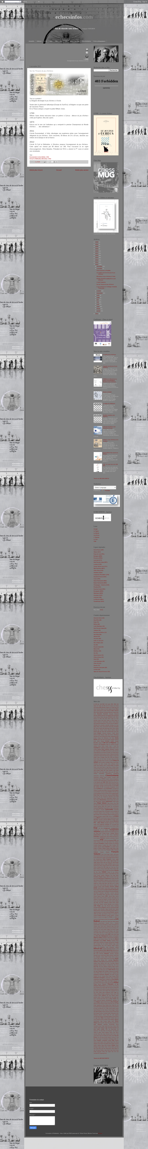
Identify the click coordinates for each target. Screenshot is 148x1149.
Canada (106, 746)
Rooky (99, 1006)
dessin (115, 799)
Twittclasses (110, 1038)
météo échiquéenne (110, 947)
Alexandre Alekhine (97, 715)
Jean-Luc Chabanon (97, 891)
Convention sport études (102, 790)
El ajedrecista (99, 821)
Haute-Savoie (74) (98, 655)
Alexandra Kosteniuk (102, 713)
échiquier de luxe (102, 812)
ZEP (99, 1053)
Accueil (59, 170)
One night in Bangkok (98, 971)
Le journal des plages (102, 917)
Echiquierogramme (115, 814)
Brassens (117, 739)
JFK (105, 901)
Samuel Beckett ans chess (99, 1009)
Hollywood (96, 873)
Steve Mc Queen (103, 1022)
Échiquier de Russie (110, 812)
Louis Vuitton (116, 931)
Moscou (117, 956)
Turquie (99, 1038)
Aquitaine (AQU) (98, 572)
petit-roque (107, 982)
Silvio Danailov (100, 1016)
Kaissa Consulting (115, 905)
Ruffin (107, 1008)
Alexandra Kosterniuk (114, 713)
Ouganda (114, 972)
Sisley (99, 1017)
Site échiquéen (107, 1017)
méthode (117, 947)
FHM (105, 840)
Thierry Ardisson (105, 1032)
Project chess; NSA (114, 994)
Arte (99, 725)
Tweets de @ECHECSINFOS (101, 478)
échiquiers (96, 816)
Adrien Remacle (97, 709)
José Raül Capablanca (103, 902)
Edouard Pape (110, 818)
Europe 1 (108, 833)
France (117, 846)
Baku (103, 728)
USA (113, 1040)
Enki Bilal (101, 828)
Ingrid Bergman (97, 880)
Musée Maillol (97, 960)
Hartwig (102, 868)
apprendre (98, 723)
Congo (104, 788)
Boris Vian (105, 739)
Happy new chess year (111, 867)
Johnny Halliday (115, 901)
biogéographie (113, 736)
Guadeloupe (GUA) (99, 601)
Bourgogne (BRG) (98, 591)
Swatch (106, 1026)
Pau (110, 979)
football (103, 846)
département (103, 799)
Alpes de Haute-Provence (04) (102, 671)
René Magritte (115, 1001)
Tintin (117, 1034)
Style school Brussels (114, 1022)
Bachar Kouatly (99, 728)
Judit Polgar (97, 905)
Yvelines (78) (97, 630)
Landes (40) (97, 669)
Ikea (97, 878)
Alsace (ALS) (97, 552)
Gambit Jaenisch (115, 857)
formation (107, 846)
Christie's (109, 777)
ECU (61, 41)
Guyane (107, 865)
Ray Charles (113, 998)
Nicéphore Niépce (111, 966)
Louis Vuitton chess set (98, 932)
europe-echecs (97, 834)
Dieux (115, 803)
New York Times (115, 964)
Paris (117, 976)
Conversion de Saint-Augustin (113, 790)
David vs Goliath (107, 392)
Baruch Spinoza (107, 729)
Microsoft (101, 952)
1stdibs (109, 704)
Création (110, 791)
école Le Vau (111, 816)
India (118, 878)
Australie (107, 726)
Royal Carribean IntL (99, 1008)
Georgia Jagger (110, 860)
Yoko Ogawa (108, 1051)
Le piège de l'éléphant (109, 403)
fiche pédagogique (109, 840)
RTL (105, 1008)
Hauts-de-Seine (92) (99, 618)
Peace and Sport (109, 981)
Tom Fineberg (104, 1035)
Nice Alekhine (104, 966)
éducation (96, 819)
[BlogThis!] (50, 162)
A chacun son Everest (114, 705)
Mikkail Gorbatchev (115, 952)
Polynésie (113, 990)
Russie (117, 1008)
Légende (111, 919)
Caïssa (99, 746)
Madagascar (104, 935)
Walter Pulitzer (105, 1046)
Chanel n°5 (105, 752)
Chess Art (104, 760)
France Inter (116, 848)
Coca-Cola (113, 782)
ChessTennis (96, 777)
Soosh (109, 1019)
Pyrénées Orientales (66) (100, 667)
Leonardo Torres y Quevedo (112, 923)
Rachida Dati (99, 998)
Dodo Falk (106, 804)
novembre (100, 268)
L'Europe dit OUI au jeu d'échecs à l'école (109, 427)
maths (117, 943)
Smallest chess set (115, 1017)
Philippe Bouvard (97, 984)
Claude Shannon (103, 780)
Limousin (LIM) (97, 597)
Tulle (97, 1038)
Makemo (117, 937)
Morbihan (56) (97, 651)
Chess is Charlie (112, 767)
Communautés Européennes (109, 787)
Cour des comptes (104, 791)
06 (94, 704)
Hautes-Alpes (107, 868)
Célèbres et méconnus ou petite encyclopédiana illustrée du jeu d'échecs (110, 380)
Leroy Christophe (103, 924)
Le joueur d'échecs (101, 915)
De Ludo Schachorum (103, 796)
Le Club (77, 41)
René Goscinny (108, 1001)
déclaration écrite (112, 796)
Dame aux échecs (105, 793)
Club (114, 780)
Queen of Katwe (101, 997)
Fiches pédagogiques (99, 41)
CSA (113, 791)
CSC (115, 791)
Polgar (106, 990)
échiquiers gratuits (101, 816)
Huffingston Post (108, 875)
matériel (106, 943)
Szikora (114, 1026)
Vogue (102, 1045)
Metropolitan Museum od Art (113, 948)
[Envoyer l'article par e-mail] (44, 161)
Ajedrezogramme (100, 710)
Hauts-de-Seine (113, 868)
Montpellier (98, 956)
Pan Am (99, 976)
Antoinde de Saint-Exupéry (102, 721)
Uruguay (109, 1040)
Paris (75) (96, 622)
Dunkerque (96, 808)
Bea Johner (102, 731)
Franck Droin (103, 849)
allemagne (106, 717)
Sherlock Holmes (102, 1014)
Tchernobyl (110, 1027)
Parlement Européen (99, 977)
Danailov (117, 793)
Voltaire (113, 1045)
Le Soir (95, 539)
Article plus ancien (81, 170)
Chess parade (104, 768)
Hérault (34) (97, 636)
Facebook (101, 836)
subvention (105, 1024)
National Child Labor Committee (108, 963)
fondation (101, 843)
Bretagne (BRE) (98, 556)
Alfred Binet (113, 715)
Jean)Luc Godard (101, 896)
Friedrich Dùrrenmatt (104, 855)
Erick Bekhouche (113, 831)
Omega (117, 969)
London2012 (96, 931)
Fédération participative (110, 838)
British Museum (100, 741)
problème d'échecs (101, 994)
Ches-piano (116, 755)
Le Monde (96, 533)
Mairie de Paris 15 (111, 937)
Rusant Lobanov (112, 1008)
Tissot (95, 1035)
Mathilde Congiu (112, 943)
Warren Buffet (111, 1046)
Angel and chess (115, 718)
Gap (94, 859)
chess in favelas (106, 765)
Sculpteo (117, 1009)
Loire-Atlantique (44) (99, 626)
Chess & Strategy (100, 757)
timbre (111, 1034)
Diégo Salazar (110, 803)
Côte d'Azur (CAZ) (98, 570)
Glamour (102, 864)
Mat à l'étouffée (115, 942)
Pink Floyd (110, 987)
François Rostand (104, 852)
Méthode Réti (98, 948)
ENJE (71, 41)
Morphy (109, 956)
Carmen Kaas (100, 749)
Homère (99, 873)
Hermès (116, 870)
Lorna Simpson (102, 931)
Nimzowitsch (99, 968)
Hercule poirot (111, 870)
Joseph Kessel (112, 902)
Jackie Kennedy (103, 885)
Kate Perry (108, 907)
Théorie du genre (97, 1032)
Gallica (104, 857)
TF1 (106, 1029)
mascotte (110, 942)
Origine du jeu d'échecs (114, 971)
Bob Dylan (111, 738)
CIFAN (103, 779)
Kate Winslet (113, 907)
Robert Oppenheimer (98, 1005)
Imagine (112, 878)
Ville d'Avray (116, 1042)
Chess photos (116, 768)
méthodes (105, 948)
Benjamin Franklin (111, 733)
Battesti (117, 729)
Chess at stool (113, 762)
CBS (102, 750)
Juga (102, 905)
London (117, 929)
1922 (106, 704)
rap (109, 998)
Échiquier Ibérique (107, 814)
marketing (113, 940)
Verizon (95, 1042)
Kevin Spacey (116, 909)
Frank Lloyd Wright (105, 854)
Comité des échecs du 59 (109, 785)
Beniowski (104, 733)
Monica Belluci (106, 955)
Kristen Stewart (114, 910)
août (98, 295)
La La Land (103, 912)
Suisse (117, 1024)
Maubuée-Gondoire (97, 945)
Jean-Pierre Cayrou (109, 894)
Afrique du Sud (104, 709)
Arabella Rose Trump (104, 723)
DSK (106, 806)
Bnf (102, 738)
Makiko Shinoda (97, 939)
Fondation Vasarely (97, 846)
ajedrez (95, 710)
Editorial (39, 41)
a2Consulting (96, 707)
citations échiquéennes (114, 779)
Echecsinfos (109, 809)
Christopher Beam (97, 779)
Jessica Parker (100, 897)
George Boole (96, 860)
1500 (101, 704)
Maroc (98, 942)
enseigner (103, 831)
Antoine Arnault (112, 721)
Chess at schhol (109, 760)
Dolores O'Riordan (112, 804)
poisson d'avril (102, 990)
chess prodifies (97, 770)
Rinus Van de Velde (114, 1003)
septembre (100, 293)
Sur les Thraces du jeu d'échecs (105, 284)
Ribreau (95, 1003)
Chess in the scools (98, 767)
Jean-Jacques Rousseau (112, 889)
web (115, 1046)
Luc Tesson (105, 932)
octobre (99, 291)
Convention (109, 788)
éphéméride (107, 831)
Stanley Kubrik (111, 1021)
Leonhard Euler (97, 924)
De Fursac (96, 796)
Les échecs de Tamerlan (112, 924)
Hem (101, 870)
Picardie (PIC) (97, 587)
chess (101, 609)
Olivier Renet (111, 969)
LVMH (109, 934)
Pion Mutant (114, 987)
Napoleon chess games (99, 961)
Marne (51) (96, 648)
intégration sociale (107, 880)
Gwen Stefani (112, 865)
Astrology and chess (114, 725)
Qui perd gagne (113, 997)
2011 (97, 313)
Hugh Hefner (116, 875)
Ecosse (95, 818)
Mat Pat (102, 943)
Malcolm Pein (107, 939)
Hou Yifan (117, 873)
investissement (110, 881)
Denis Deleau (96, 799)
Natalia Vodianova (115, 961)
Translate (107, 490)
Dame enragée (112, 793)
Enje (95, 828)
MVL (106, 960)
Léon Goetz (102, 921)
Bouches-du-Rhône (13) (100, 632)
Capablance (103, 747)
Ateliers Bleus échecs (98, 726)
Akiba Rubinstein (107, 710)
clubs (101, 782)
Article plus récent (36, 170)
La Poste (107, 912)
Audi (104, 726)
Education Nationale (103, 819)
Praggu (115, 992)
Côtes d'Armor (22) (99, 657)
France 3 (96, 848)
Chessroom (102, 775)
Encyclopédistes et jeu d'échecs (109, 826)
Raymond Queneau (101, 1000)
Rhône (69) (97, 624)
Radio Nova (105, 998)
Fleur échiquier (115, 841)
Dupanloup (100, 808)
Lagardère (117, 912)
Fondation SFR (115, 845)
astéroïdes (107, 725)
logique (108, 929)
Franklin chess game (114, 854)
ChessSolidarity (86, 41)
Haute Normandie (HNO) (100, 580)
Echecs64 (102, 809)
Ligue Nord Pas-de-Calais (102, 927)
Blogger (100, 1133)
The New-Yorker (102, 1030)
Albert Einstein (115, 710)
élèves (102, 822)
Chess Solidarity (109, 770)
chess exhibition (100, 765)
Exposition (96, 836)
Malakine (102, 939)
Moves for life (106, 958)
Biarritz (111, 734)
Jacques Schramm (109, 886)
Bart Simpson (100, 729)
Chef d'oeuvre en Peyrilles (104, 270)
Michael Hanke (97, 950)
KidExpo (95, 910)
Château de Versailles (114, 754)
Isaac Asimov (116, 881)
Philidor (116, 982)
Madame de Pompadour (114, 935)
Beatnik (95, 733)
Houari (95, 875)
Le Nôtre (115, 917)
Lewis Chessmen (107, 926)
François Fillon (110, 849)
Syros (111, 1026)
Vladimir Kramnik (115, 1043)
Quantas (113, 995)
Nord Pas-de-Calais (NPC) (100, 562)
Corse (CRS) (97, 578)
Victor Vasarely (107, 1042)
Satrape (106, 1009)
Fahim (105, 836)
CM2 (107, 782)
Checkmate (101, 755)
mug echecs (112, 958)
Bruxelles (96, 742)
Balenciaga (107, 728)
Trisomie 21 (113, 1037)
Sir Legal (95, 1017)
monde (101, 955)
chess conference (111, 763)
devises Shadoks (101, 801)
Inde (115, 878)
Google (96, 529)
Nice (100, 966)
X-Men (103, 1051)
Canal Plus (116, 746)
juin (98, 299)
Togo (100, 1035)
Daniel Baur (96, 795)
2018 (97, 251)
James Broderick (101, 888)
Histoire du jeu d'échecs (113, 872)
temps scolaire (100, 1029)
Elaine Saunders (106, 821)
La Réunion (111, 912)
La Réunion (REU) (98, 599)
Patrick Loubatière (106, 979)
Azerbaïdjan (116, 726)
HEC (118, 868)
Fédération (102, 838)
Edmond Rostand (103, 818)
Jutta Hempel (107, 905)
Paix (111, 974)
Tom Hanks (109, 1035)
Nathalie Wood (97, 963)
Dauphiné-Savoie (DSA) (100, 576)
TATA (106, 1027)
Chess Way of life (97, 772)
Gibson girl (110, 862)
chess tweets (116, 770)
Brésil (95, 741)
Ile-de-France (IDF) (99, 549)
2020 (97, 246)
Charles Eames (115, 752)
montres (102, 956)
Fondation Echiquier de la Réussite (112, 843)
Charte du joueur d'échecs (104, 754)
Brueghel (117, 741)
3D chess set (100, 705)
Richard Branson (100, 1003)
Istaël (103, 883)
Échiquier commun (110, 811)
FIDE (56, 41)
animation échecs (97, 720)
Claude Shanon (110, 780)
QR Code (109, 995)
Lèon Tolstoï (112, 921)
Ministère (106, 953)
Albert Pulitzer (96, 712)
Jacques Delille (101, 886)
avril (98, 304)
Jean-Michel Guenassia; (99, 893)
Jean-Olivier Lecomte (109, 893)
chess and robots (115, 759)
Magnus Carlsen (98, 937)
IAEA (108, 876)
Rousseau (111, 1006)
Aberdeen (103, 707)
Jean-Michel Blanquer (114, 891)
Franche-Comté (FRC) (99, 589)
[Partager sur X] (52, 162)
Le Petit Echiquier (100, 919)
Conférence (99, 788)
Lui (113, 932)
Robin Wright (111, 1005)
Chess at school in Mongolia (104, 762)
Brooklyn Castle (109, 741)
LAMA (95, 913)
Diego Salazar (102, 803)
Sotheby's (112, 1019)
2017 (97, 253)
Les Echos (96, 535)
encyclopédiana (100, 826)
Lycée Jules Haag (115, 934)
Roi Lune (117, 1005)
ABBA (100, 707)
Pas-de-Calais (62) (98, 647)
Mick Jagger (96, 952)
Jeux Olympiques (100, 901)
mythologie (110, 960)
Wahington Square (97, 1046)
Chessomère (96, 775)
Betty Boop (107, 734)
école (107, 816)
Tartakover (103, 1027)
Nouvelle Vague (112, 968)
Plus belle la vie (104, 989)
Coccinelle (106, 783)
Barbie (117, 728)
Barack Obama (112, 728)
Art (116, 723)
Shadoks (109, 1013)
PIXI (118, 987)
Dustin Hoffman (107, 808)
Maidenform (105, 937)
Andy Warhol (108, 718)
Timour (114, 1034)
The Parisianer (109, 1030)
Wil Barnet (98, 1050)
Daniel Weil (102, 795)
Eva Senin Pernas (109, 834)
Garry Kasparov (107, 859)
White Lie (117, 1048)
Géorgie (98, 862)
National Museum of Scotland (105, 964)
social (95, 1019)
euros (103, 834)
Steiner (98, 1022)
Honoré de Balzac (105, 873)
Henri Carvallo (105, 870)
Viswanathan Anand (107, 1043)
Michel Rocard (116, 950)
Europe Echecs (115, 833)
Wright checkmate (97, 1051)
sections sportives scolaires (107, 1011)
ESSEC (100, 833)
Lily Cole (109, 927)
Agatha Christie (112, 709)
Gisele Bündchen (97, 864)
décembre (100, 266)
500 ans (105, 705)
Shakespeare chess (115, 1013)
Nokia (104, 968)
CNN (95, 541)
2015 (97, 257)
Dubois (108, 806)
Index (51, 41)
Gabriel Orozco (100, 857)
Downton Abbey (101, 806)
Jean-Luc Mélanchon (106, 891)
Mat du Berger (97, 943)
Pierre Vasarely (97, 987)
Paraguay (114, 976)
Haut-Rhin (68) (97, 620)
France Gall (109, 848)
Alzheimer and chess (113, 717)
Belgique (99, 733)
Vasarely (117, 1040)
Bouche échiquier (110, 739)
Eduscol (109, 819)
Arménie (111, 723)
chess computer (104, 763)
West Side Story (102, 1048)
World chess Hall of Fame (113, 1050)
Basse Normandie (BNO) (100, 582)
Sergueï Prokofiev (99, 1013)
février (98, 308)
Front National (111, 855)
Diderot (114, 801)
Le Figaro (96, 531)
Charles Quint (96, 754)
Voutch (117, 1045)
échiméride (96, 811)
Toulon (113, 1035)
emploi (95, 826)
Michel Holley (103, 950)
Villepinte (95, 1043)
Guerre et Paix (116, 864)
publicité (104, 995)
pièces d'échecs (109, 985)
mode (99, 955)
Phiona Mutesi (102, 985)
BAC (95, 728)
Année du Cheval (110, 720)
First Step (106, 841)
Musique (102, 960)
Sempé (114, 1011)
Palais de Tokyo (115, 974)
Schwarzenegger (111, 1009)
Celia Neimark (109, 750)
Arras (114, 723)
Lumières (117, 932)
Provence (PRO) (98, 558)
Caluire (103, 746)
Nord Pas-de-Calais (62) (100, 628)
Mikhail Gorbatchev (107, 952)
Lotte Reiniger (110, 931)
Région (98, 1001)
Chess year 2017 (111, 772)
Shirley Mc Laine (110, 1014)
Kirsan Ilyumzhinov (107, 910)
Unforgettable (104, 1040)
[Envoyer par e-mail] (48, 162)
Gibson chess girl (103, 862)
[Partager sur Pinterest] (57, 162)
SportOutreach (96, 1021)
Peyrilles (111, 982)
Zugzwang (102, 1053)
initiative (102, 880)
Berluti (117, 733)
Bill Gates (108, 736)
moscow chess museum (98, 958)
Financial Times (100, 841)
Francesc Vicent (97, 849)
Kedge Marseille (108, 909)
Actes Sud (116, 707)
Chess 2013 (107, 757)
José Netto (96, 902)
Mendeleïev (102, 947)
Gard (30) (96, 659)
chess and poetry (107, 759)
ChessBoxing (116, 773)
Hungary (104, 876)
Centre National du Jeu (98, 752)
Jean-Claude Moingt (101, 889)
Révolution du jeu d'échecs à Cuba (106, 276)
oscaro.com (109, 972)
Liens (45, 41)
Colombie (101, 785)
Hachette (99, 867)
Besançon (103, 734)
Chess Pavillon (110, 768)
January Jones (113, 888)
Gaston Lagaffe (115, 859)
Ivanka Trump (96, 885)
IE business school (113, 876)
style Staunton (98, 1024)
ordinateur (107, 971)
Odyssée (98, 969)
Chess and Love (100, 759)
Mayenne (109, 945)
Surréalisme (96, 1026)
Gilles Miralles (116, 862)
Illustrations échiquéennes (105, 878)
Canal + (111, 746)
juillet (98, 297)
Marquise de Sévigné (104, 942)
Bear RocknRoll (108, 731)
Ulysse (95, 1040)
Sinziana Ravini (115, 1016)
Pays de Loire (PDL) (99, 554)
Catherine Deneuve (109, 749)
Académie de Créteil (110, 707)
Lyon (95, 935)
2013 (97, 262)
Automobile (111, 726)
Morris (113, 956)
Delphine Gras (116, 798)
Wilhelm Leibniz (103, 1050)
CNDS (109, 782)
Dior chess (96, 804)
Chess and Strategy (98, 760)
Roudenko (106, 1006)
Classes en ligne (97, 780)
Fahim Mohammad (110, 836)
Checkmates (106, 755)
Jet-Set (104, 897)
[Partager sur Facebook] (54, 162)
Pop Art (117, 990)
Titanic (97, 1035)
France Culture (102, 848)
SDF (95, 1011)
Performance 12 (102, 982)
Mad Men (98, 935)
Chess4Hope (101, 773)
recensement (109, 1000)
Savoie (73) (97, 665)
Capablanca (97, 747)
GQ (108, 864)
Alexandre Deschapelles (106, 715)
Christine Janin (115, 777)
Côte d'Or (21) (97, 663)
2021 (97, 244)
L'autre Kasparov (101, 282)
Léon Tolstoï (107, 921)
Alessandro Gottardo (112, 712)
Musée (117, 958)
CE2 (104, 750)
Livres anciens (103, 929)
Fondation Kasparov (98, 845)
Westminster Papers (110, 1048)
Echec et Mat (112, 808)
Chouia (105, 777)
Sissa (102, 1017)
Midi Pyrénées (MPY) (99, 568)
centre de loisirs (115, 750)
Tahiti (117, 1026)
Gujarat (104, 865)
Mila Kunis (96, 953)
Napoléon (116, 960)
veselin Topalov (100, 1042)
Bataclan (113, 729)
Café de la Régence (109, 743)
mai (98, 302)
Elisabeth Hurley (108, 822)
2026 (97, 242)
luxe (101, 934)
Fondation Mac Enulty (107, 845)
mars (98, 306)
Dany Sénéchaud (108, 795)
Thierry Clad (112, 1032)
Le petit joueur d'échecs (109, 354)
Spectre (117, 1019)
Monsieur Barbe (113, 955)
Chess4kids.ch (109, 773)
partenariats (108, 977)
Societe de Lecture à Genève (102, 1019)
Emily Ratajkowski (101, 824)
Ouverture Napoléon (104, 974)
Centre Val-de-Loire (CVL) (100, 566)
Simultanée (106, 1016)
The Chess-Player (112, 1029)
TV (102, 1038)
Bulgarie (100, 742)
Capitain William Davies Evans (112, 747)
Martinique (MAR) (98, 593)
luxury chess (104, 934)
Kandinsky (99, 907)
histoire (104, 872)
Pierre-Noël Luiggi (103, 987)
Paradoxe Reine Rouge (106, 976)
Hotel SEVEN (111, 873)
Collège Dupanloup (111, 783)
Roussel (114, 1006)
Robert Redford (105, 1005)
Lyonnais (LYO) (98, 560)
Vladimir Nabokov (97, 1045)
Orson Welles (96, 972)
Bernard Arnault (97, 734)
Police (109, 990)
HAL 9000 (103, 867)
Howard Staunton (100, 875)
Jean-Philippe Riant (101, 894)
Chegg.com (111, 755)
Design (111, 799)
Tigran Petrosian (106, 1034)
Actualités (31, 41)
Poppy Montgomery (106, 992)
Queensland (107, 997)
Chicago (101, 777)
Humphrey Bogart (98, 876)
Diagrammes (109, 801)
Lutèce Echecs (97, 934)
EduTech (114, 819)
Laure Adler (99, 913)
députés (108, 799)
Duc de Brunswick (115, 806)
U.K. (118, 1038)
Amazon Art (96, 718)
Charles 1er (109, 752)
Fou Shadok (112, 846)
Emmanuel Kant (115, 824)
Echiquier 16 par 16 (102, 811)
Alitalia (101, 717)
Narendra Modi (108, 961)
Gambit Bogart (109, 857)
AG (107, 709)
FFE (66, 41)
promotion (96, 995)
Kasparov (104, 907)
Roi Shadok (96, 1006)
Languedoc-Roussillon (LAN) (101, 574)
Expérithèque (116, 834)
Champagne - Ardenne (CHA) (101, 585)
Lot (106, 931)
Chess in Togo (105, 767)
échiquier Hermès (99, 814)
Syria (109, 1026)
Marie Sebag (106, 940)
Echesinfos (116, 809)
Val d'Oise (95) (97, 634)
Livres (99, 929)
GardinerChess (99, 859)
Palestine (95, 976)
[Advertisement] (74, 1091)
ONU (103, 971)
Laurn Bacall (104, 913)
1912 (103, 704)
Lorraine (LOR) (98, 564)
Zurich (105, 1053)
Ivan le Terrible (115, 883)
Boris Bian (100, 739)
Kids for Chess (100, 910)
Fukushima (116, 855)
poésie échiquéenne (111, 989)
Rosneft (102, 1006)
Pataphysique (96, 979)
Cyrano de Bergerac (98, 793)
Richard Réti (107, 1003)
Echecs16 (97, 809)
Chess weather (105, 772)
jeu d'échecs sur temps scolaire (108, 899)
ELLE (113, 822)
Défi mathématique (108, 798)
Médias (113, 945)
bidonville (104, 736)
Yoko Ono (114, 1051)
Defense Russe (100, 798)
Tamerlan (95, 1027)
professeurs (107, 994)
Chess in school (114, 765)
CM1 (104, 782)
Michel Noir (109, 950)
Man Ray (113, 939)
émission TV (108, 824)
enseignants (106, 828)
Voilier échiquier (107, 1045)
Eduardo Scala (116, 818)
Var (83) (96, 644)
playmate (99, 989)
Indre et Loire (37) (98, 640)
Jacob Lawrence (110, 885)
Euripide (104, 833)
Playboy (95, 989)
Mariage (101, 940)
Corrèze (95, 791)
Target (99, 1027)
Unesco (99, 1040)
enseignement (115, 828)
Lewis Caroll (100, 926)
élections (111, 821)
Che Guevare (96, 755)
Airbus (117, 709)
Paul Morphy (115, 979)
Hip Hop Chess (97, 872)
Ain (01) (96, 653)
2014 (97, 260)
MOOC (106, 956)
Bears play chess (115, 731)
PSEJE (99, 995)
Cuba (117, 791)
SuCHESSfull (111, 1024)
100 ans (97, 704)
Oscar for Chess (103, 972)
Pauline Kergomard (97, 981)
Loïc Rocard (112, 929)
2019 (97, 248)
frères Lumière (96, 855)
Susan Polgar (101, 1026)
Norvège (107, 968)
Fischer (110, 841)
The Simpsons (116, 1030)
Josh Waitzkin (100, 904)
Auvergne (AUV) (98, 595)
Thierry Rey (100, 1034)
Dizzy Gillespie (101, 804)
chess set (102, 770)
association (102, 725)
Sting (108, 1022)
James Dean (107, 888)
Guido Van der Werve (98, 865)
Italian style (107, 883)
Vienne (111, 1042)
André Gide (101, 718)
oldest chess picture (104, 969)
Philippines (104, 984)
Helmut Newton (97, 870)
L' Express (96, 537)
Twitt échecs (105, 1038)
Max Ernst (104, 945)
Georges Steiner (103, 860)
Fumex (95, 857)
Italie (111, 883)
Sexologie (105, 1013)
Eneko (117, 826)
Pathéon (100, 979)
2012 (97, 264)
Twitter (115, 1038)
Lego (114, 919)
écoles (116, 816)
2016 (97, 255)
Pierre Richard (116, 985)
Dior (118, 803)
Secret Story (99, 1011)
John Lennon (109, 901)
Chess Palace (98, 768)
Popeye (100, 992)
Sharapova (96, 1014)
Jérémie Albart (112, 896)
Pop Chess (96, 992)
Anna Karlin (103, 720)
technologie (114, 1027)
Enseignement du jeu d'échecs (101, 830)
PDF (103, 981)
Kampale (95, 907)
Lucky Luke (110, 932)
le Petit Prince (107, 919)
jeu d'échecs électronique (111, 897)
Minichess (101, 953)
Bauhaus (95, 731)
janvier (99, 311)
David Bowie (115, 795)
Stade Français (103, 1021)
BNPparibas (106, 738)
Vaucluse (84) (97, 638)
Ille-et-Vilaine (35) (98, 642)
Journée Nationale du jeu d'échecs (111, 904)
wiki (94, 1050)
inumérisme (104, 881)
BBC (98, 731)
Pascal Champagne (115, 977)
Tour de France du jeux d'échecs (104, 1037)
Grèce (110, 864)
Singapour (110, 1016)
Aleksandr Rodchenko (104, 712)
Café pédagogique (102, 744)
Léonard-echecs (101, 923)
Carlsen (95, 749)
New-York (96, 966)
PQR (112, 992)
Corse (98, 791)
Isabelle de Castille (98, 883)
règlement (103, 1001)
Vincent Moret (100, 1043)
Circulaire (107, 779)
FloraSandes (96, 843)
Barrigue (95, 729)
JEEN (106, 896)
